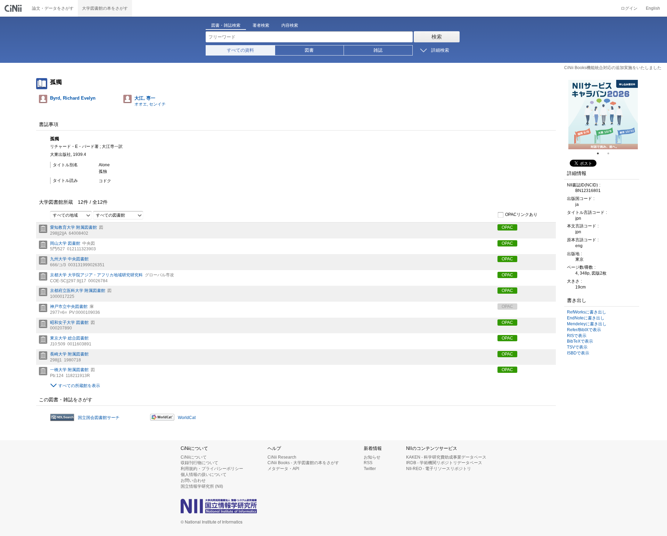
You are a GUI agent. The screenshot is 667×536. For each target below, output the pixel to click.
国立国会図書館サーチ (99, 417)
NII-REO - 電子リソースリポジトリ (438, 468)
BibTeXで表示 (580, 341)
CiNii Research (281, 457)
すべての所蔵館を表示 (79, 385)
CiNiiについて (194, 457)
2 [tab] (611, 153)
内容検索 (289, 25)
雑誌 (377, 50)
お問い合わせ (193, 480)
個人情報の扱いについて (204, 474)
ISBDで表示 (578, 353)
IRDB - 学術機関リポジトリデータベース (444, 462)
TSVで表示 (577, 347)
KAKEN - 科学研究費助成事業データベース (446, 457)
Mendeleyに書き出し (587, 323)
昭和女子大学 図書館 (69, 322)
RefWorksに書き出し (586, 312)
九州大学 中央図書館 (69, 259)
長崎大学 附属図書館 (69, 354)
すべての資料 (240, 50)
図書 (309, 50)
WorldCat (187, 417)
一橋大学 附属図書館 (69, 369)
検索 (436, 37)
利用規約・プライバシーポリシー (212, 468)
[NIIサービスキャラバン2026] (603, 114)
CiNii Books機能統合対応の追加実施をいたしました (612, 67)
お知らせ (372, 457)
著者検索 (261, 25)
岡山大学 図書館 (65, 243)
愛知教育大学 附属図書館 (73, 227)
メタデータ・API (283, 468)
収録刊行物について (199, 462)
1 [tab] (600, 153)
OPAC (507, 227)
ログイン (629, 8)
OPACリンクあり (521, 214)
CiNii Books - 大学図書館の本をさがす (303, 462)
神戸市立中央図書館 (69, 306)
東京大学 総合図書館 (69, 338)
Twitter (370, 468)
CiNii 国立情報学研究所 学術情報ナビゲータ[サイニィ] (14, 8)
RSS (368, 462)
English (653, 8)
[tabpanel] (603, 114)
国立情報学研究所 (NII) (202, 486)
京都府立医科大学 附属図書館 (77, 290)
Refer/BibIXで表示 (584, 329)
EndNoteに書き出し (585, 318)
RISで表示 (576, 335)
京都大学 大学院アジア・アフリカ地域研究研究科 (96, 275)
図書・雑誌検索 (225, 25)
